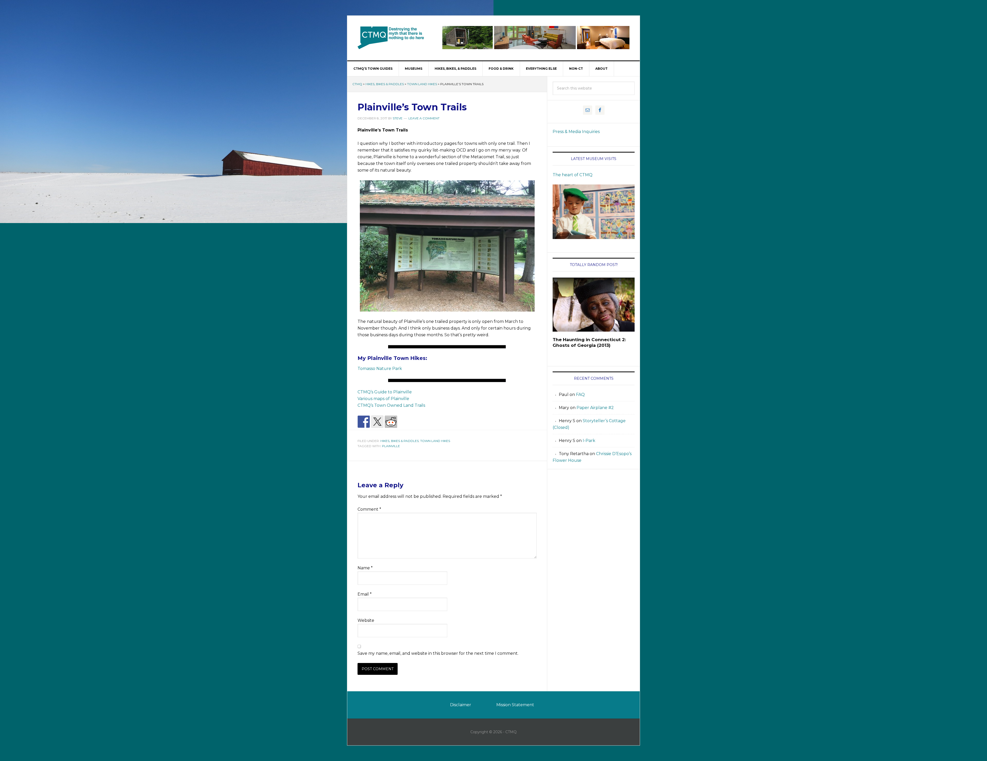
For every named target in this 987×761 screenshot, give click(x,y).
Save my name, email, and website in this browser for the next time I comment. (438, 653)
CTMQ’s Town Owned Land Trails (391, 405)
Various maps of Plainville (383, 398)
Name (365, 567)
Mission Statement (515, 704)
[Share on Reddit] (391, 421)
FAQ (580, 394)
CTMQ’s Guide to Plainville (385, 392)
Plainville (391, 446)
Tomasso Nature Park (380, 368)
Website (366, 620)
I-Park (589, 440)
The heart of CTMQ (572, 174)
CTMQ (391, 37)
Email (365, 594)
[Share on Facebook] (364, 421)
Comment (369, 509)
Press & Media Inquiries (576, 131)
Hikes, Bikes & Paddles (384, 84)
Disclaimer (460, 704)
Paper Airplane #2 (595, 407)
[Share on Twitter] (377, 421)
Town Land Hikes (422, 84)
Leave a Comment (424, 118)
